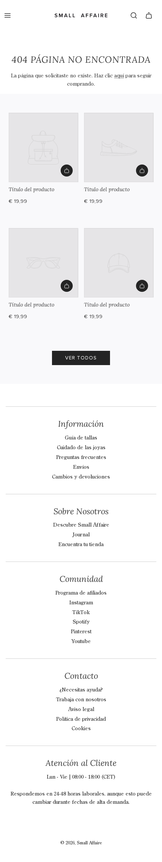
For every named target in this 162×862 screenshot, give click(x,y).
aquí (119, 76)
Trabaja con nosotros (81, 699)
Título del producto (31, 189)
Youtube (81, 641)
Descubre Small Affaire (81, 525)
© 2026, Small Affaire (81, 843)
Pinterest (81, 631)
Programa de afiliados (81, 593)
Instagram (81, 602)
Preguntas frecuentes (81, 457)
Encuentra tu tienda (81, 544)
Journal (81, 534)
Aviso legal (81, 709)
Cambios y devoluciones (81, 477)
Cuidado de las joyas (81, 447)
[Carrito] (148, 15)
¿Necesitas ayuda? (81, 690)
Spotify (81, 622)
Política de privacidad (81, 719)
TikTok (81, 612)
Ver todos (81, 358)
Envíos (81, 467)
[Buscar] (133, 15)
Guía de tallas (81, 438)
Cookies (81, 728)
